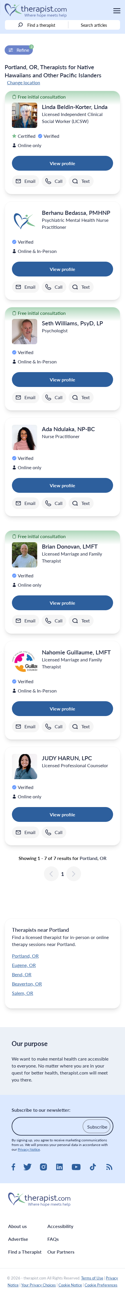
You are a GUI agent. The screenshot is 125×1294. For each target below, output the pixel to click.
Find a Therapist (25, 1251)
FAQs (53, 1239)
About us (17, 1226)
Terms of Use (92, 1278)
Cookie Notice (70, 1285)
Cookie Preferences (101, 1285)
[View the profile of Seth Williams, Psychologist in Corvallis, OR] (24, 331)
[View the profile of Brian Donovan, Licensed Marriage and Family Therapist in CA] (24, 554)
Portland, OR (25, 955)
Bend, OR (21, 974)
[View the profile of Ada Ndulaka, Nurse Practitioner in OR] (24, 437)
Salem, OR (22, 993)
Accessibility (60, 1226)
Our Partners (60, 1251)
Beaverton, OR (27, 983)
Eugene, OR (24, 965)
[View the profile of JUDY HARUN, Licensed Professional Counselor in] (24, 766)
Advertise (18, 1239)
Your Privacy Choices (38, 1285)
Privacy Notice (29, 1149)
